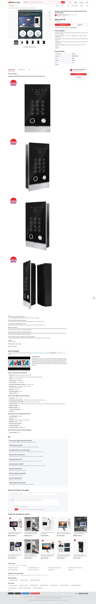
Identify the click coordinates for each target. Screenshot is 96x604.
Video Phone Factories (34, 585)
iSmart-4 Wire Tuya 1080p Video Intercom (75, 567)
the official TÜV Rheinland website (40, 352)
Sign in (87, 2)
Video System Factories (23, 585)
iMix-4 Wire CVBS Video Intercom (33, 567)
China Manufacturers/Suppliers (39, 596)
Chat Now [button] (81, 24)
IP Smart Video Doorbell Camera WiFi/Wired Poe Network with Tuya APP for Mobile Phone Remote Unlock (80, 556)
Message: (12, 500)
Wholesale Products (48, 596)
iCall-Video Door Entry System (13, 567)
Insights (71, 596)
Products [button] (26, 2)
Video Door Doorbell (53, 585)
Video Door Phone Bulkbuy (37, 587)
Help (68, 5)
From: (13, 494)
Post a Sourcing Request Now (39, 509)
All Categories (12, 5)
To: (13, 497)
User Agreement (54, 600)
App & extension (74, 5)
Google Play (17, 593)
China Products (31, 596)
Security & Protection (14, 8)
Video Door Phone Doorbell (75, 585)
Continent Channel (61, 596)
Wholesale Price (54, 596)
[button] (59, 2)
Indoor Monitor (70, 569)
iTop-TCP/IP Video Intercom (13, 569)
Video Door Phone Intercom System (25, 587)
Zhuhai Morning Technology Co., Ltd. (63, 14)
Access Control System (24, 8)
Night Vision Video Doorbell (13, 580)
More (9, 590)
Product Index (67, 596)
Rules (87, 5)
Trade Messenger (25, 593)
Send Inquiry (62, 24)
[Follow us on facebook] (79, 593)
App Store (11, 593)
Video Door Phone (32, 8)
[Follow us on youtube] (84, 593)
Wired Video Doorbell (24, 580)
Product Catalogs (24, 565)
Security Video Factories (44, 585)
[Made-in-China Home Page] (14, 2)
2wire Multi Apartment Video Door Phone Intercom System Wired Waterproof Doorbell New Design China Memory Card (64, 556)
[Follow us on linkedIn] (87, 593)
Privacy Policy (65, 600)
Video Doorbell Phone (12, 587)
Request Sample (73, 27)
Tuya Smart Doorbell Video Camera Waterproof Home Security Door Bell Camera (30, 556)
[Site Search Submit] (63, 2)
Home (9, 8)
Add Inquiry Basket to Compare (30, 46)
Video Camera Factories (13, 585)
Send (16, 509)
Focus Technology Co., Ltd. (40, 600)
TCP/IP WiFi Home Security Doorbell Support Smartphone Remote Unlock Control (30, 533)
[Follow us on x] (81, 593)
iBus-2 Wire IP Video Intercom (33, 569)
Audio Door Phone (51, 569)
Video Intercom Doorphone (64, 585)
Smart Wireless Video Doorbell (35, 580)
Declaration (59, 600)
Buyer (63, 5)
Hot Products (25, 596)
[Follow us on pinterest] (85, 593)
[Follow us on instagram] (82, 593)
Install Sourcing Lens (35, 593)
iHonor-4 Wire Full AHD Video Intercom (54, 567)
